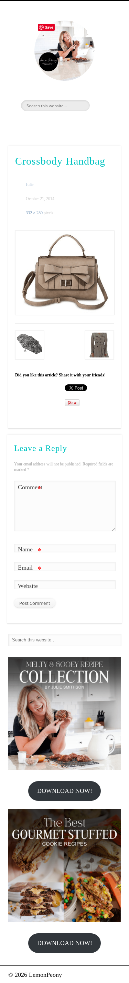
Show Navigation (104, 61)
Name (30, 551)
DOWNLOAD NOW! (64, 790)
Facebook (41, 122)
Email (30, 569)
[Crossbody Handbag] (64, 272)
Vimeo (85, 122)
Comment (30, 488)
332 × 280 (34, 212)
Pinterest (70, 122)
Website (28, 585)
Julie (29, 184)
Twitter (56, 122)
